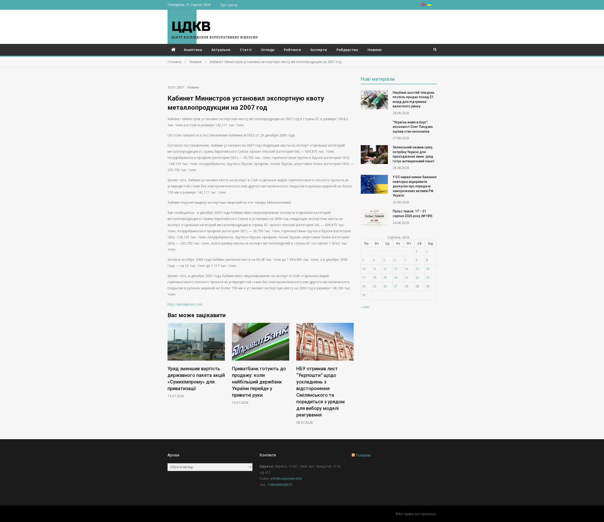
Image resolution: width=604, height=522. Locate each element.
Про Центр (229, 5)
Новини (375, 49)
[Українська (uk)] (430, 4)
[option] (196, 360)
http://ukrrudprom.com (185, 304)
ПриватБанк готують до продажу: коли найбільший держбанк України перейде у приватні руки (259, 382)
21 (406, 277)
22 (417, 277)
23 (427, 277)
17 (363, 277)
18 (374, 277)
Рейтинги (292, 49)
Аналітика (193, 49)
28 (406, 286)
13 (395, 269)
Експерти (318, 49)
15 (417, 269)
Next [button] (350, 376)
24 (363, 286)
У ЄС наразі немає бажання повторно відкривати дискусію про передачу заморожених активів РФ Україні (414, 186)
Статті (246, 49)
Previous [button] (170, 376)
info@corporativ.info (286, 478)
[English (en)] (423, 4)
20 (395, 277)
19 (385, 277)
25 (374, 286)
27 (395, 286)
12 (385, 269)
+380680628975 (280, 484)
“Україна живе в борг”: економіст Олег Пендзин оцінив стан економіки (413, 126)
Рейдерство (347, 49)
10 (363, 269)
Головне (363, 455)
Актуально (221, 49)
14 (406, 269)
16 (427, 269)
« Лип (365, 307)
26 (385, 286)
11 (374, 269)
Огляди (267, 49)
